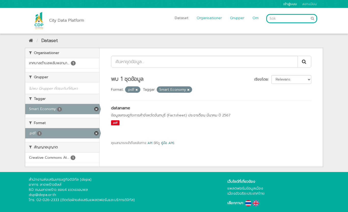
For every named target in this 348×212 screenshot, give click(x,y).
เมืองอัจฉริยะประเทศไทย (245, 193)
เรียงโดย (261, 79)
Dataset (182, 18)
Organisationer (209, 18)
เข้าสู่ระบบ (290, 4)
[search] (304, 62)
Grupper (237, 18)
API (150, 143)
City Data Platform (66, 20)
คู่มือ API (167, 143)
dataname (120, 108)
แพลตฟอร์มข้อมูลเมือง (245, 188)
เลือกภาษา (235, 203)
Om (255, 18)
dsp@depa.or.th (42, 194)
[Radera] (137, 90)
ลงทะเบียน (309, 4)
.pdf (115, 123)
